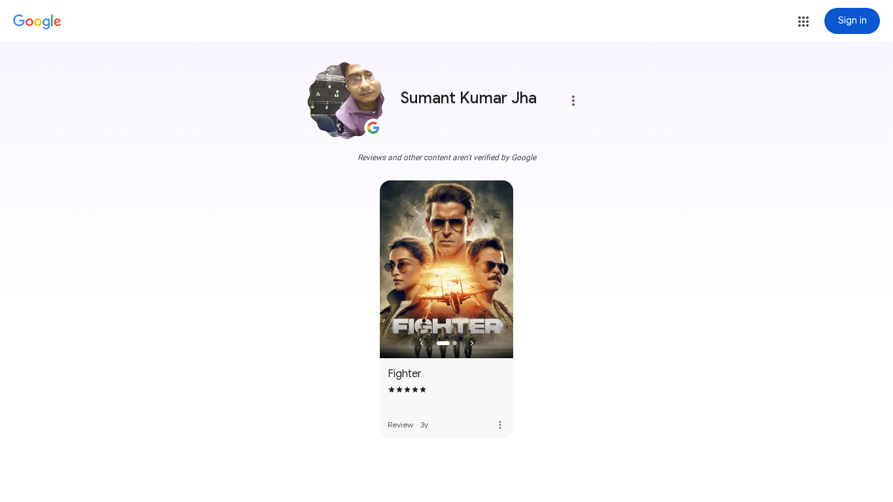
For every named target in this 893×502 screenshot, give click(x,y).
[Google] (37, 22)
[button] (803, 21)
